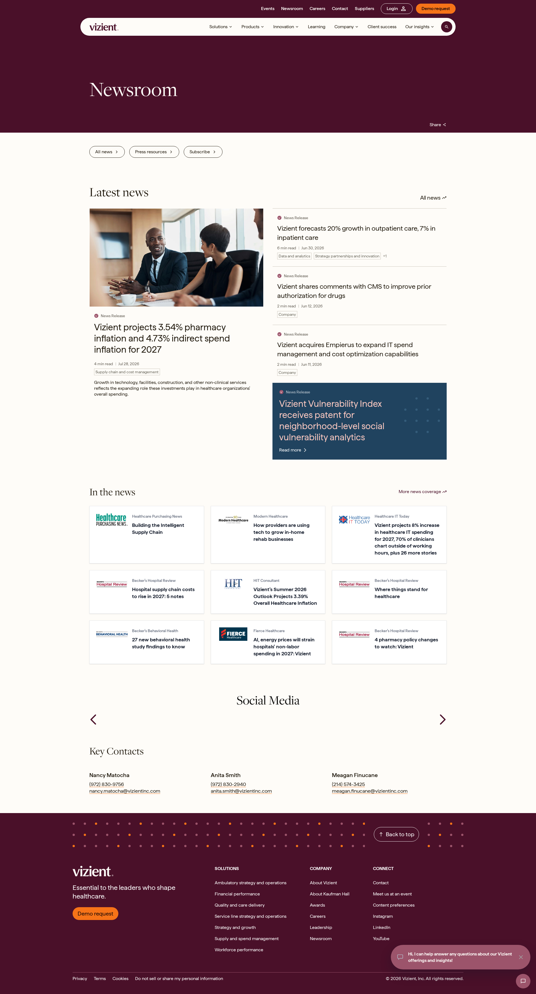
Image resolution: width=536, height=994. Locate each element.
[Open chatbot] (523, 981)
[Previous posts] (93, 719)
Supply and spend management (247, 938)
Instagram (383, 916)
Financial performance (237, 894)
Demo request (436, 8)
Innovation (283, 26)
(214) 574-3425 (348, 784)
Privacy (80, 978)
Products (250, 26)
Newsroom (292, 8)
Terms (100, 978)
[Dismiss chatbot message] (521, 957)
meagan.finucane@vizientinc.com (370, 791)
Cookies (120, 978)
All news (103, 151)
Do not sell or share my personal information (179, 978)
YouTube (381, 938)
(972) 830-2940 (228, 784)
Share (438, 124)
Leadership (321, 927)
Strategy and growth (235, 927)
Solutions (218, 26)
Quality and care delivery (240, 905)
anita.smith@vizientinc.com (241, 791)
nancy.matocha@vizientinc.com (124, 791)
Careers (317, 8)
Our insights (417, 26)
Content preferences (394, 905)
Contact (340, 8)
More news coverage (420, 491)
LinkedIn (381, 927)
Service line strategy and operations (250, 916)
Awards (317, 905)
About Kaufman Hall (330, 894)
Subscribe (200, 151)
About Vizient (323, 882)
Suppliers (364, 8)
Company (344, 26)
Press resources (151, 151)
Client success (382, 26)
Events (267, 8)
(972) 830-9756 (106, 784)
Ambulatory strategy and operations (250, 882)
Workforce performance (239, 949)
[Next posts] (442, 719)
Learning (317, 26)
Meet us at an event (392, 894)
